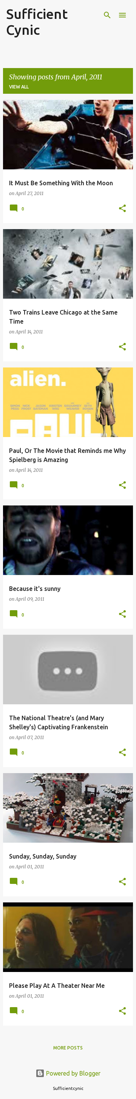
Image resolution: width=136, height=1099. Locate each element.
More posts (68, 1047)
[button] (122, 209)
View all (19, 86)
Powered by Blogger (72, 1073)
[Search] (107, 15)
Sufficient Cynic (37, 21)
